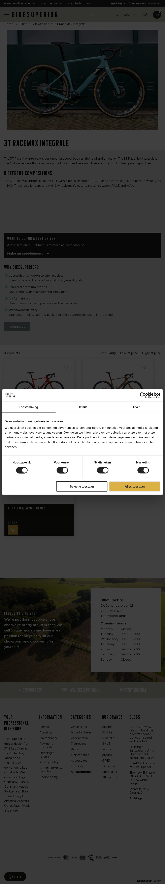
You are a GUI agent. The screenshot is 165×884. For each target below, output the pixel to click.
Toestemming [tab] (28, 407)
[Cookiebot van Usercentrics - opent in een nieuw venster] (142, 395)
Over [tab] (136, 407)
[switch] (62, 470)
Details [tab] (83, 407)
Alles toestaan (135, 486)
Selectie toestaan (82, 486)
